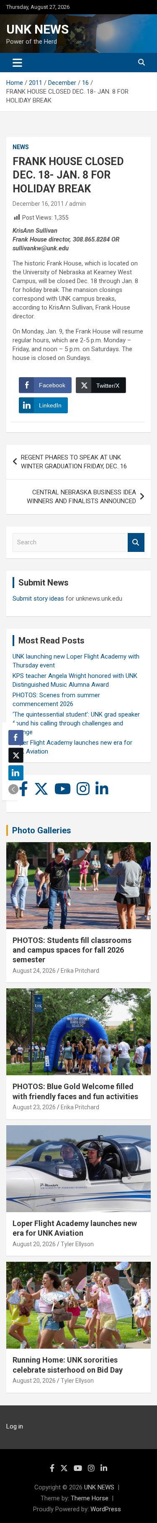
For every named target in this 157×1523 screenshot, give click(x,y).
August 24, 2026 (34, 970)
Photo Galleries (41, 830)
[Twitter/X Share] (15, 755)
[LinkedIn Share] (15, 772)
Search (136, 542)
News (21, 147)
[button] (13, 789)
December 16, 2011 (38, 203)
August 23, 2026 (34, 1107)
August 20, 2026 (34, 1244)
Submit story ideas (38, 598)
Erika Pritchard (80, 970)
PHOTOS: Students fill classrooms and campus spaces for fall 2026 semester (72, 950)
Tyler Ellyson (77, 1244)
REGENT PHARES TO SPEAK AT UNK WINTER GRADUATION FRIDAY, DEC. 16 (74, 462)
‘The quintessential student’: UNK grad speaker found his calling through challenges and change (76, 723)
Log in (14, 1426)
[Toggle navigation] (17, 62)
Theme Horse (89, 1498)
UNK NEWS (37, 29)
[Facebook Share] (15, 737)
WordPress (105, 1509)
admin (77, 203)
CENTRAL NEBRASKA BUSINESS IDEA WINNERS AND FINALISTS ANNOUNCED (81, 496)
